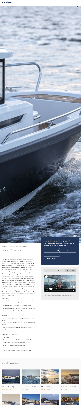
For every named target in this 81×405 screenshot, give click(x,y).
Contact (67, 3)
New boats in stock (52, 254)
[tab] (49, 270)
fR (77, 3)
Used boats (48, 3)
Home (4, 246)
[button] (17, 3)
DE (75, 3)
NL (73, 3)
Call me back (68, 254)
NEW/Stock (41, 3)
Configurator (68, 250)
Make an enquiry (51, 258)
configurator (33, 3)
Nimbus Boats (11, 246)
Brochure (51, 250)
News (61, 3)
